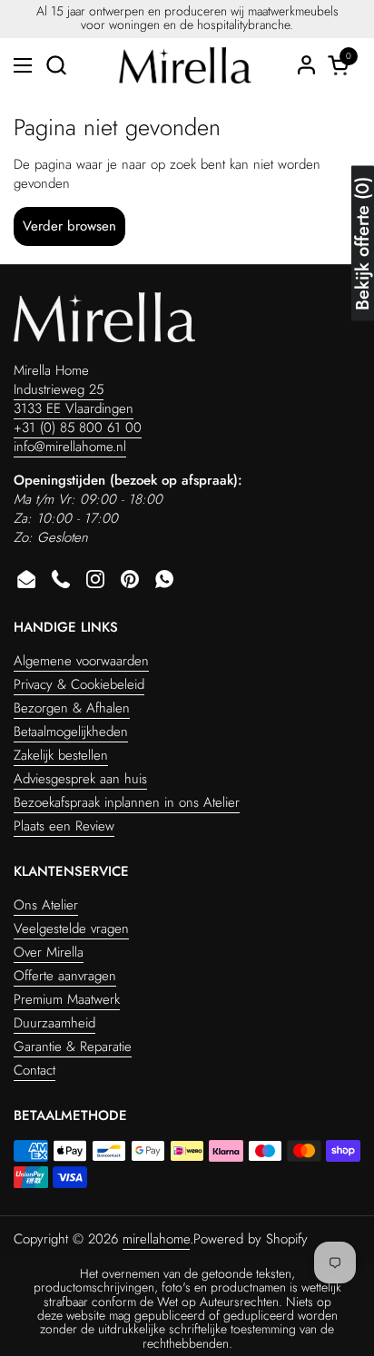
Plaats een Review (64, 826)
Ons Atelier (46, 905)
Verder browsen (69, 226)
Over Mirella (49, 952)
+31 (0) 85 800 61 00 (78, 427)
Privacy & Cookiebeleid (79, 684)
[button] (55, 65)
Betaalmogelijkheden (71, 732)
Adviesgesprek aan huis (80, 779)
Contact (34, 1070)
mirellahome (156, 1239)
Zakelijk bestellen (61, 755)
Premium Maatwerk (67, 999)
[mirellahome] (185, 65)
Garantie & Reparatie (73, 1046)
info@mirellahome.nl (70, 447)
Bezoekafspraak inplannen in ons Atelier (127, 802)
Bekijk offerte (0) (362, 243)
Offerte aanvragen (65, 976)
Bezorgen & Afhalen (72, 708)
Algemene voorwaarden (81, 661)
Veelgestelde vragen (71, 928)
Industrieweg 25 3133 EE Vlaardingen (73, 398)
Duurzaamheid (54, 1023)
